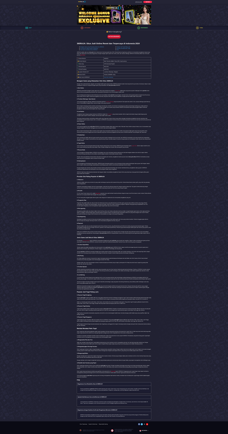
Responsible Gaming (103, 424)
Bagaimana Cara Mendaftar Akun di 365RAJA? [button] (90, 384)
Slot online (117, 90)
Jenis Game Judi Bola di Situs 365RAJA (88, 49)
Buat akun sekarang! (108, 77)
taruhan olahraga (109, 101)
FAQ (118, 49)
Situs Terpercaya (83, 424)
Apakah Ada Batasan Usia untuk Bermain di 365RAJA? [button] (92, 397)
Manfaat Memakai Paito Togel (123, 48)
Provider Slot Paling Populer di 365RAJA (89, 48)
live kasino (110, 114)
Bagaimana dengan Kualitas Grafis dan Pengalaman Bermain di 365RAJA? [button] (97, 410)
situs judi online (86, 240)
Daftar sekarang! (114, 36)
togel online (134, 145)
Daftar (148, 1)
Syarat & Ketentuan (93, 424)
